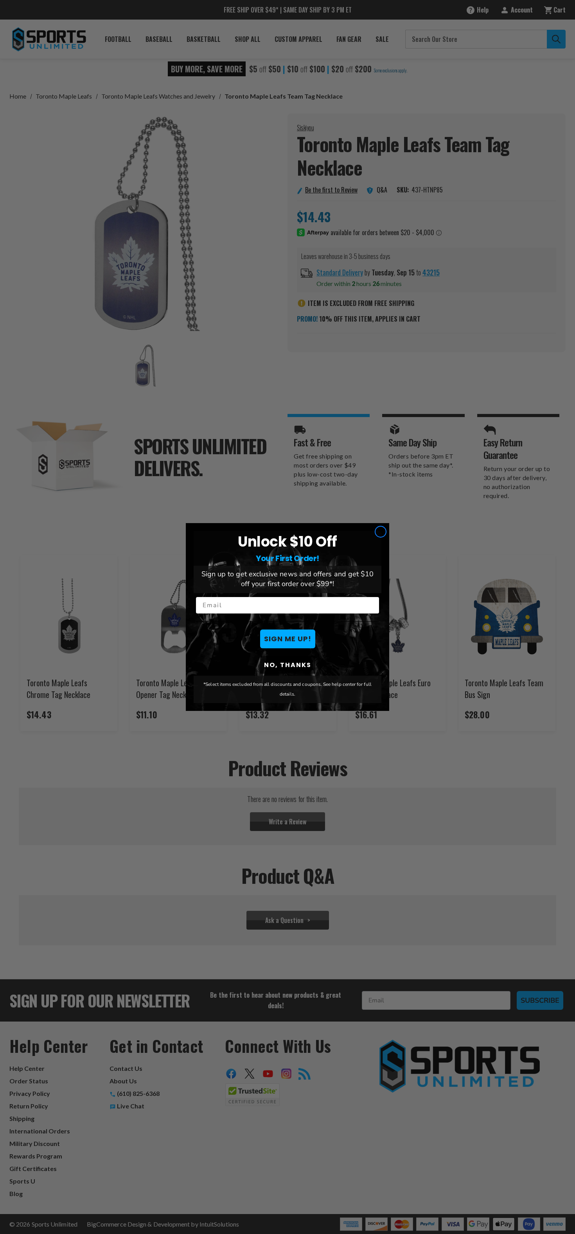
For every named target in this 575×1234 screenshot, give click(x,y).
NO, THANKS (287, 664)
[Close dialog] (380, 531)
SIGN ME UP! (287, 639)
